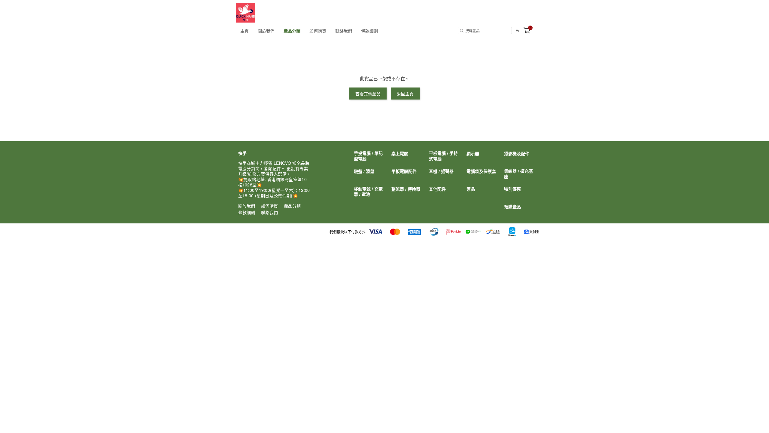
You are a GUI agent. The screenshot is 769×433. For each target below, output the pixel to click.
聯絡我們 (343, 31)
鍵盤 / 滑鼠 (364, 171)
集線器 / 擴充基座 (518, 173)
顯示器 (473, 153)
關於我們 (266, 31)
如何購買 (317, 31)
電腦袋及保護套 (481, 171)
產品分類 (292, 31)
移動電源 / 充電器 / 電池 (368, 191)
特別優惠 (512, 189)
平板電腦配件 (404, 171)
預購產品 (512, 206)
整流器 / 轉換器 (405, 189)
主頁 (244, 31)
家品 (471, 189)
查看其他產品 (368, 94)
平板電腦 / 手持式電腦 (443, 155)
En (518, 30)
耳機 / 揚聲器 (441, 171)
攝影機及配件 (516, 153)
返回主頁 (405, 94)
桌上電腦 (399, 153)
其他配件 (437, 189)
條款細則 (369, 31)
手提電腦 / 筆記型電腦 (368, 155)
